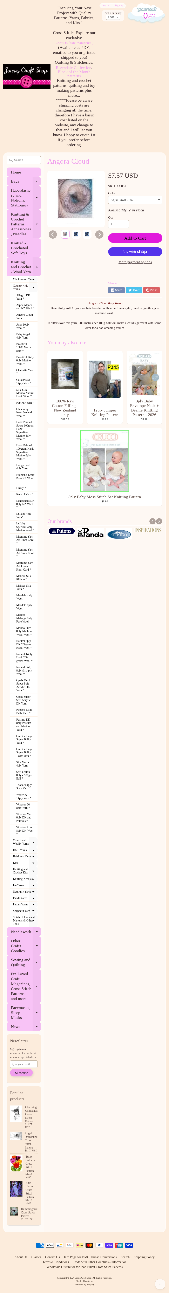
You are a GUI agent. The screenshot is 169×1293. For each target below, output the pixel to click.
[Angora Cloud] (65, 234)
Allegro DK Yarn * (23, 297)
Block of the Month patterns (74, 74)
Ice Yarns (25, 886)
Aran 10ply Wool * (22, 326)
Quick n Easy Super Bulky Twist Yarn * (24, 752)
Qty (110, 217)
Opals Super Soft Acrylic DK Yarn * (23, 700)
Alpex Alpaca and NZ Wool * (25, 307)
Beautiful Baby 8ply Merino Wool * (25, 361)
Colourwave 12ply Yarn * (23, 381)
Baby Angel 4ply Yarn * (23, 336)
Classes (36, 1257)
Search (125, 1257)
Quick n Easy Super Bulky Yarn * (24, 739)
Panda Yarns (25, 899)
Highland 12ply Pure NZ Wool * (25, 478)
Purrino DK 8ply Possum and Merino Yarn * (23, 724)
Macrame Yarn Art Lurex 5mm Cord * (24, 566)
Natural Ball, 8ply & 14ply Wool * (24, 671)
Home (16, 172)
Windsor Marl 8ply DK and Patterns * (24, 818)
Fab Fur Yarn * (25, 402)
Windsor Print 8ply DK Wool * (24, 831)
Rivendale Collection (73, 68)
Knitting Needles (25, 879)
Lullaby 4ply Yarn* (23, 515)
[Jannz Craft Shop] (26, 76)
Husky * (21, 488)
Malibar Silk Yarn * (23, 587)
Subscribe (21, 1073)
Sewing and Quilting (26, 962)
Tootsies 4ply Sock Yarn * (24, 786)
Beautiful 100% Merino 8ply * (24, 347)
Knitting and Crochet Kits (25, 871)
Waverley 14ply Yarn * (23, 796)
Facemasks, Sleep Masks (26, 1012)
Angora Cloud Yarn (24, 316)
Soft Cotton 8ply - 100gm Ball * (24, 775)
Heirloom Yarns (25, 857)
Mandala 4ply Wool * (24, 597)
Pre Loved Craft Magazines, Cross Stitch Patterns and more (26, 986)
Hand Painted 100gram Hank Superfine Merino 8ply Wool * (25, 452)
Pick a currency (113, 13)
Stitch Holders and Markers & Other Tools (25, 921)
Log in (105, 5)
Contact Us (52, 1257)
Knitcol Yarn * (24, 494)
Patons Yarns (25, 905)
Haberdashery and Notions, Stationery (26, 197)
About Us (20, 1257)
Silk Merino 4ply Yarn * (23, 764)
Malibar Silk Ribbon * (23, 577)
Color (112, 193)
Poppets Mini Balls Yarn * (24, 711)
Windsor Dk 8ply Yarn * (23, 806)
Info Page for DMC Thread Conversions (90, 1257)
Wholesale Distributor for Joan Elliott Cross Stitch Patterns (85, 1267)
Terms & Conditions (55, 1262)
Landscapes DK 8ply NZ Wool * (25, 504)
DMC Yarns (25, 851)
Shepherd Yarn (25, 911)
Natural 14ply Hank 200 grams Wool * (24, 657)
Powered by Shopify (84, 1284)
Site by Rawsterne (84, 1281)
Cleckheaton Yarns (25, 280)
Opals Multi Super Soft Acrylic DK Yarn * (23, 685)
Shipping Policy (144, 1257)
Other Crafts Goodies (26, 946)
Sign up (119, 5)
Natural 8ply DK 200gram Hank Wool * (24, 644)
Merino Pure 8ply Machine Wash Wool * (24, 631)
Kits (25, 863)
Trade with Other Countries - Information (100, 1262)
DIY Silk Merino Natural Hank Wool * (25, 393)
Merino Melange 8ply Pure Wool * (24, 618)
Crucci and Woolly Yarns (25, 842)
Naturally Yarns (25, 892)
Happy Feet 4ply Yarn (23, 467)
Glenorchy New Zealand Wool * (24, 412)
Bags (26, 182)
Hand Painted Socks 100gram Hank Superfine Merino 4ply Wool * (25, 431)
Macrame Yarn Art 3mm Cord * (25, 540)
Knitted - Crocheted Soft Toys (19, 248)
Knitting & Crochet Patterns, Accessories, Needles (26, 224)
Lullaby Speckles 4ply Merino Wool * (25, 527)
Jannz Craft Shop (83, 1278)
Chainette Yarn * (24, 372)
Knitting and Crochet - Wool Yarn (26, 267)
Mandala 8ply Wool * (24, 607)
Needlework (26, 933)
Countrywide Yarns (25, 287)
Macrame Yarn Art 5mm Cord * (25, 553)
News (26, 1027)
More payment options (135, 262)
